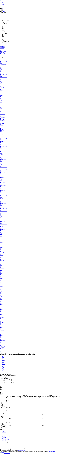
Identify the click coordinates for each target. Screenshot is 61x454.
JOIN (3, 8)
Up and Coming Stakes (3, 49)
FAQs (1, 131)
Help (3, 4)
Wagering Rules (4, 437)
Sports (3, 3)
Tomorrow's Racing (3, 344)
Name (4, 425)
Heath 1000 (2, 48)
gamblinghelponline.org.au (22, 450)
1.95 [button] (42, 410)
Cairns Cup (2, 52)
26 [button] (9, 422)
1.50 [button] (42, 407)
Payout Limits (4, 440)
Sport (3, 55)
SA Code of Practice (5, 444)
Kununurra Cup (2, 53)
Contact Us (4, 432)
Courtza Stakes (2, 47)
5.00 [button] (42, 400)
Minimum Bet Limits (5, 439)
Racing (3, 2)
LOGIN (1, 11)
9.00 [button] (42, 422)
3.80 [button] (42, 418)
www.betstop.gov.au (52, 451)
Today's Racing (2, 114)
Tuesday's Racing (3, 116)
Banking (1, 125)
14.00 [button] (10, 400)
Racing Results (2, 120)
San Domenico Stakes (3, 50)
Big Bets (3, 6)
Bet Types (1, 129)
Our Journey (2, 123)
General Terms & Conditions (6, 436)
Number (2, 425)
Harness (1, 118)
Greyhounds (2, 119)
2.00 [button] (42, 414)
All (2, 57)
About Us (1, 124)
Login (1, 8)
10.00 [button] (10, 418)
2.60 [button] (9, 407)
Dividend (3, 426)
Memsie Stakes (2, 46)
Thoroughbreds (2, 117)
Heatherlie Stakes (3, 51)
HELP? (4, 11)
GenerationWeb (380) (7, 453)
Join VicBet (2, 127)
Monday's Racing (3, 345)
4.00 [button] (9, 410)
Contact (3, 5)
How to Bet (2, 130)
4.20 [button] (9, 414)
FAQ (3, 438)
